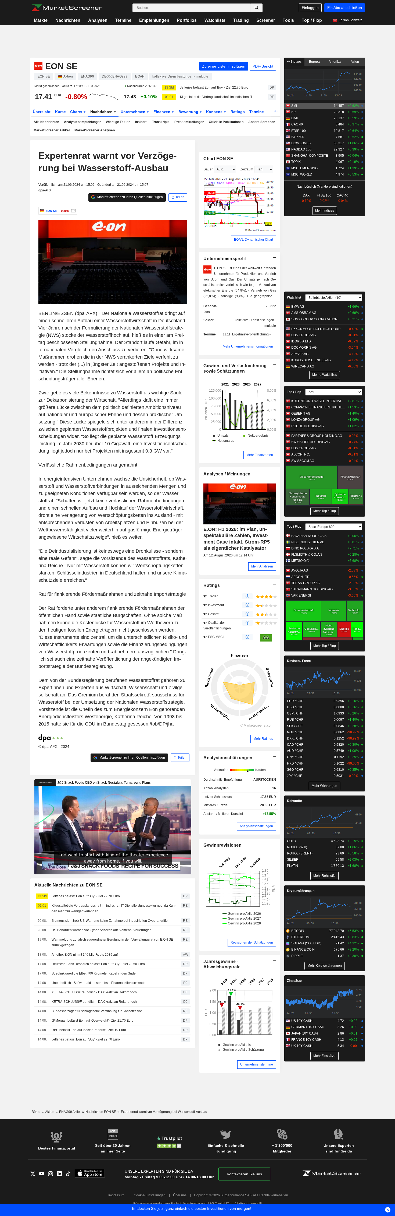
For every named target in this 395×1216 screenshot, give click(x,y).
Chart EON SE (218, 158)
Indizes (295, 62)
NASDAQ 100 (301, 149)
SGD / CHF (295, 770)
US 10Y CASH (302, 1021)
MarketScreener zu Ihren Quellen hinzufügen (129, 197)
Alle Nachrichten (46, 122)
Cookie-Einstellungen (150, 1195)
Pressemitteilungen (189, 122)
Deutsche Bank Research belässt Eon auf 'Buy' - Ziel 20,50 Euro (98, 964)
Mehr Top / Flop (324, 511)
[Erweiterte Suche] (257, 7)
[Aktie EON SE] (73, 211)
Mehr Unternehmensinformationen (248, 346)
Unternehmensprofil (224, 258)
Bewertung (188, 112)
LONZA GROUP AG (305, 420)
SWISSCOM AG (302, 461)
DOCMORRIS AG (304, 347)
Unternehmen (133, 112)
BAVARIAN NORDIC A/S (308, 536)
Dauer (208, 169)
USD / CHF (295, 707)
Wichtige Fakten (118, 122)
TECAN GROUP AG (305, 583)
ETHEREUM (300, 937)
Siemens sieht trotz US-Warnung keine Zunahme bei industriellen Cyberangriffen (111, 921)
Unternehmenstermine (256, 1064)
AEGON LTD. (300, 577)
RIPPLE (297, 956)
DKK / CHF (295, 738)
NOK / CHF (295, 732)
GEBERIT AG (300, 413)
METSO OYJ (300, 561)
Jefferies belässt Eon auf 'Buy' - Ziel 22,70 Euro (214, 87)
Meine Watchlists (324, 375)
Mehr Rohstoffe (324, 876)
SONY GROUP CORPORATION (314, 319)
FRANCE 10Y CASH (306, 1040)
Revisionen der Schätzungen (252, 942)
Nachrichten (67, 20)
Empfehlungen (154, 20)
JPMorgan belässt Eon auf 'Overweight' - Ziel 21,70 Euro (93, 1020)
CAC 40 (297, 124)
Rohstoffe (294, 801)
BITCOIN (297, 931)
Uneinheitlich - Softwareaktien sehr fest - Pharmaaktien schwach (98, 983)
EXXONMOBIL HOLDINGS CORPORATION (318, 329)
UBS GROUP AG (303, 335)
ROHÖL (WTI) (297, 847)
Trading (241, 20)
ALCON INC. (300, 454)
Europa (314, 62)
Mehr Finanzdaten (259, 455)
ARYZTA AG (299, 354)
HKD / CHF (295, 763)
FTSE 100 (298, 131)
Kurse (60, 112)
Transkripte (161, 122)
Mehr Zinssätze (324, 1056)
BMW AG (297, 307)
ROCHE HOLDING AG (307, 426)
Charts (76, 112)
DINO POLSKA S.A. (305, 548)
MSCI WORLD (301, 174)
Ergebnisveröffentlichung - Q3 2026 (258, 334)
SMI (294, 106)
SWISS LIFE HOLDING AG (310, 442)
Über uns (179, 1195)
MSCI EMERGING (304, 168)
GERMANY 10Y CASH (307, 1027)
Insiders (141, 122)
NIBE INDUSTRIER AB (307, 542)
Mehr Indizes (324, 210)
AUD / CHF (295, 751)
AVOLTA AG (299, 570)
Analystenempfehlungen (82, 122)
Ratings (238, 112)
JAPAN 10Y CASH (304, 1033)
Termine (123, 20)
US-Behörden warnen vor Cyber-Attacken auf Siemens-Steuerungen (102, 930)
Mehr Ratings (263, 739)
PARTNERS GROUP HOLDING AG (316, 436)
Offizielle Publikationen (226, 122)
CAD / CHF (295, 745)
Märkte (41, 20)
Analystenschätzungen (227, 757)
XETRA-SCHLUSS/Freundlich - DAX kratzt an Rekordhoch (94, 992)
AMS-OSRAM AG (303, 313)
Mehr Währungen (324, 786)
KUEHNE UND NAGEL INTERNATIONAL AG (318, 401)
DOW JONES (301, 143)
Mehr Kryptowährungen (324, 966)
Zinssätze (294, 981)
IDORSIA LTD (301, 341)
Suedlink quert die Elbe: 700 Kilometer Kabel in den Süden (95, 973)
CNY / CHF (295, 757)
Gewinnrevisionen (222, 845)
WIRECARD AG (302, 366)
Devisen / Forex (299, 661)
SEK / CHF (295, 726)
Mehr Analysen (262, 566)
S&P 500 (297, 137)
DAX (294, 118)
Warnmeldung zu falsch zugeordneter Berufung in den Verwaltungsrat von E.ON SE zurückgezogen (112, 942)
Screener (265, 20)
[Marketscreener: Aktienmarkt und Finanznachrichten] (66, 8)
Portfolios (187, 20)
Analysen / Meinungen (226, 474)
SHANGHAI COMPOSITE (309, 155)
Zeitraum (246, 169)
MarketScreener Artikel (52, 130)
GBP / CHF (295, 713)
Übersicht (42, 112)
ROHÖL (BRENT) (300, 853)
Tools (288, 20)
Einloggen (310, 7)
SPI (293, 112)
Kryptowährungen (300, 891)
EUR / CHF (295, 701)
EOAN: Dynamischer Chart (253, 239)
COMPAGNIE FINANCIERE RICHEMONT (318, 407)
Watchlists (214, 20)
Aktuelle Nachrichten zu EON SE (68, 885)
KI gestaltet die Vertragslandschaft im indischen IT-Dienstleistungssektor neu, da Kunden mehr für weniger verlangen (219, 97)
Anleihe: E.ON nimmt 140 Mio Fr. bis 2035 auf (85, 954)
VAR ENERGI (301, 595)
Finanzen (162, 112)
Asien (355, 62)
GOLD (291, 841)
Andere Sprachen (261, 122)
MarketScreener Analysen (94, 130)
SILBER (293, 859)
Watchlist (294, 297)
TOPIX (296, 162)
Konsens (215, 112)
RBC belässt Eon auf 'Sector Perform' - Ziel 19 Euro (89, 1030)
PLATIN (292, 866)
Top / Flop (312, 20)
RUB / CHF (295, 719)
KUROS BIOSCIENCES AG (311, 360)
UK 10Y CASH (302, 1046)
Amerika (335, 62)
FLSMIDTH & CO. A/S (306, 554)
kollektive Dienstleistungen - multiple (255, 323)
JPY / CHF (294, 776)
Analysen (97, 20)
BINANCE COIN (303, 949)
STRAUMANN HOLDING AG (312, 589)
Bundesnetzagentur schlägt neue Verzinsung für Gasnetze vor (97, 1011)
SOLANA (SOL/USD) (306, 943)
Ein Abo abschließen (344, 7)
